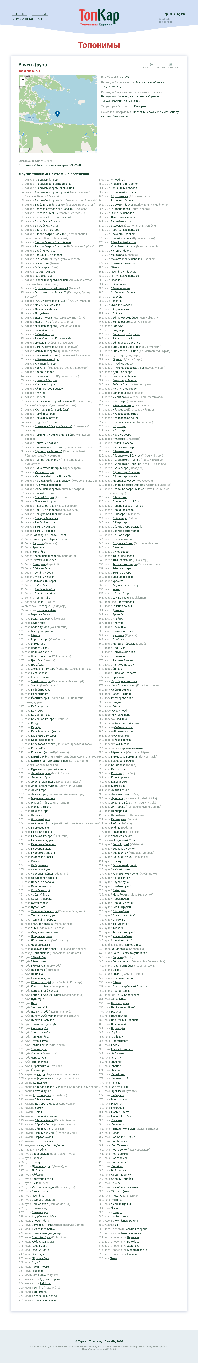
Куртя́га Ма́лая (41, 756)
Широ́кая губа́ (40, 1066)
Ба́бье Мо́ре (38, 957)
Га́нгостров (42, 263)
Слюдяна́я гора (41, 886)
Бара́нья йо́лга (40, 614)
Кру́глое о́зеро (122, 434)
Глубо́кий (117, 1036)
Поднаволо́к (119, 1149)
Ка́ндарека (118, 765)
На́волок (116, 1103)
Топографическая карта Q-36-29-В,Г (60, 165)
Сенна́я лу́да (40, 1204)
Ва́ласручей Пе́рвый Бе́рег (50, 539)
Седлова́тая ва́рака (44, 877)
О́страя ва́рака (40, 819)
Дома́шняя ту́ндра (43, 668)
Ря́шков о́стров (44, 505)
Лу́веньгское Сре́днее (127, 463)
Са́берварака (39, 865)
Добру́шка (38, 1170)
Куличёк (40, 392)
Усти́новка (122, 744)
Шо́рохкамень (44, 1141)
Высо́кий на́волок (122, 204)
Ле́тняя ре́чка (120, 790)
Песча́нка (38, 1195)
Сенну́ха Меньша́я (46, 518)
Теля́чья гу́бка (40, 1036)
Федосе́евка (45, 1078)
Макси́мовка (121, 894)
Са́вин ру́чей (121, 911)
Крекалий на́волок (123, 234)
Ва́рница (38, 543)
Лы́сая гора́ (38, 790)
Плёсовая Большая (43, 844)
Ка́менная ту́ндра (42, 719)
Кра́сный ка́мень (46, 1116)
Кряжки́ (116, 1082)
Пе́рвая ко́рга (40, 1258)
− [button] (23, 84)
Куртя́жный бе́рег (44, 560)
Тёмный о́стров (45, 526)
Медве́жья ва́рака (43, 798)
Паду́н (41, 601)
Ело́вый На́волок (122, 1049)
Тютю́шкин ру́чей (124, 932)
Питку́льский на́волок (125, 275)
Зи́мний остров (44, 346)
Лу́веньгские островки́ (49, 447)
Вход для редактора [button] (166, 20)
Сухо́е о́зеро (121, 551)
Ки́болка (37, 1174)
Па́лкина (116, 1120)
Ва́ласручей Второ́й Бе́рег (49, 535)
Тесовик (118, 928)
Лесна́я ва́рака (41, 773)
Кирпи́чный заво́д (45, 1295)
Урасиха (118, 581)
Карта (42, 18)
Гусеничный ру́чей (125, 865)
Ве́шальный (118, 1024)
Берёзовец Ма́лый (46, 213)
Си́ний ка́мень (44, 1128)
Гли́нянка (37, 974)
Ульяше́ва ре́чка (121, 836)
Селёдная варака (42, 882)
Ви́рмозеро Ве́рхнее (125, 346)
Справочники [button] (22, 18)
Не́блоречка (119, 811)
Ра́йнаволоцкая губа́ (44, 1024)
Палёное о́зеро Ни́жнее (128, 505)
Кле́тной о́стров (45, 363)
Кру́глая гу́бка (42, 1091)
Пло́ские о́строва (46, 501)
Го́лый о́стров (44, 275)
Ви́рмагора (38, 643)
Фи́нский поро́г (121, 714)
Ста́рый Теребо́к (122, 1178)
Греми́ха (36, 660)
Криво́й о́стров (44, 372)
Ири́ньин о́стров (45, 351)
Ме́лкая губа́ (39, 1007)
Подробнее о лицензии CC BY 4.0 (99, 1349)
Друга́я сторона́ (50, 1279)
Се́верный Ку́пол (42, 873)
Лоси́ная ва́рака (41, 777)
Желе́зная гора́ (41, 681)
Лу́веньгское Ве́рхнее (127, 455)
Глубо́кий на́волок (122, 213)
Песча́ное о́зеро (123, 509)
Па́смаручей (121, 898)
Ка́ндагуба (40, 1082)
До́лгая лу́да (43, 321)
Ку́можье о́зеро (123, 443)
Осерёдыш (39, 1254)
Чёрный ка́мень (45, 1132)
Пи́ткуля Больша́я (42, 1020)
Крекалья (41, 367)
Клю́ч (38, 1112)
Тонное (116, 1183)
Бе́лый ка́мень (44, 1099)
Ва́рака (35, 635)
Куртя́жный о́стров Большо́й (53, 401)
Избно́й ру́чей (121, 869)
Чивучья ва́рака (41, 936)
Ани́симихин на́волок (124, 183)
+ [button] (23, 79)
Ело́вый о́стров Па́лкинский (53, 338)
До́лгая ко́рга (43, 317)
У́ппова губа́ (39, 1049)
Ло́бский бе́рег (42, 568)
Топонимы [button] (40, 14)
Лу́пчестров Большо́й (48, 451)
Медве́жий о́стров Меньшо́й (53, 480)
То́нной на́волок (131, 1233)
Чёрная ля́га (43, 597)
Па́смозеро (120, 497)
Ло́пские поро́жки (45, 1300)
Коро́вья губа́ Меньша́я (46, 994)
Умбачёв (117, 1199)
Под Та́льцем (119, 1145)
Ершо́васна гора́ (41, 677)
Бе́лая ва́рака (40, 618)
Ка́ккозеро (119, 401)
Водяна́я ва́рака (41, 652)
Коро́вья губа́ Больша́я (45, 990)
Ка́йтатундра (40, 706)
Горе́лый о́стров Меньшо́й (51, 288)
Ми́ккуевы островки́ (48, 484)
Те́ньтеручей (121, 923)
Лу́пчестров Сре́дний (48, 468)
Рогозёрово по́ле (122, 698)
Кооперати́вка (40, 986)
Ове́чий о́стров (44, 493)
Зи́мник (116, 1057)
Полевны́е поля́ (121, 693)
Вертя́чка (122, 1216)
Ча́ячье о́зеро (121, 593)
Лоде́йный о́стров (46, 422)
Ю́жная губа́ (38, 1070)
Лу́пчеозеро (120, 468)
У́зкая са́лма (122, 739)
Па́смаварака (40, 827)
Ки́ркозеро (120, 409)
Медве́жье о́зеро (124, 480)
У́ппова (117, 668)
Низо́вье (132, 1254)
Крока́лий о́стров (46, 380)
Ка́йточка (37, 710)
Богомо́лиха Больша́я (48, 221)
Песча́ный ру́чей (123, 902)
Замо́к (39, 1107)
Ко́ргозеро (119, 426)
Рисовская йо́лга (42, 856)
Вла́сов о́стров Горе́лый (50, 246)
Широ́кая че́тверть (125, 673)
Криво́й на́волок (121, 238)
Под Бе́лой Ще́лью (123, 1137)
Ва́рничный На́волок (124, 1020)
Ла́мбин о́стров (45, 413)
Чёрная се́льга (40, 944)
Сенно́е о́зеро (121, 535)
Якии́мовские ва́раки (44, 948)
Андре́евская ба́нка (45, 1216)
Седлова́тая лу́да (43, 1199)
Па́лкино (121, 719)
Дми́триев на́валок (123, 217)
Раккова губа (39, 1028)
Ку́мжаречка (119, 781)
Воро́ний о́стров (45, 250)
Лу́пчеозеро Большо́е (126, 472)
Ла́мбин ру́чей (122, 886)
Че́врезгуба (38, 1057)
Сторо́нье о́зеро (123, 543)
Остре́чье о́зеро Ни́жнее (128, 489)
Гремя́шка (37, 664)
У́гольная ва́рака (42, 923)
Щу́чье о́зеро (121, 597)
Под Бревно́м (120, 1141)
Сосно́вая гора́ (40, 890)
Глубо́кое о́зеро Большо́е (129, 367)
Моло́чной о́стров (46, 489)
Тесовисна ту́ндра (43, 915)
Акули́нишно (121, 309)
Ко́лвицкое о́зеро (124, 422)
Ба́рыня (118, 957)
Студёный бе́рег (43, 576)
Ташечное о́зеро (123, 555)
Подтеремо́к (119, 1158)
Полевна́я (119, 656)
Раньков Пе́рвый (123, 664)
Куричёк (40, 397)
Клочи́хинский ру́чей (126, 873)
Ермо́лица (39, 547)
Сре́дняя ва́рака (41, 898)
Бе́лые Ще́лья (120, 1003)
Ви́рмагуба (38, 965)
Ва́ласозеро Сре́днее (126, 342)
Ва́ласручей (38, 961)
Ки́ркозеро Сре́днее (126, 417)
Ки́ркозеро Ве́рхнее (125, 413)
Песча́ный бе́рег (43, 572)
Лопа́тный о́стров (46, 443)
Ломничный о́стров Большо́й (53, 426)
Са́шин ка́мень (44, 1120)
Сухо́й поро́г (120, 710)
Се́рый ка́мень (44, 1124)
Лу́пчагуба (38, 999)
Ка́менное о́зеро (123, 405)
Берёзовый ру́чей (124, 848)
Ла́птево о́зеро (122, 451)
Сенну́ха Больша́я (46, 514)
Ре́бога (115, 823)
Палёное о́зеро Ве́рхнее (128, 501)
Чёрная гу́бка (39, 1061)
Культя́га (118, 635)
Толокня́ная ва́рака (43, 919)
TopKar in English (174, 14)
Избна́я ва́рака (40, 689)
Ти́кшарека (118, 831)
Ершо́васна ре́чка (122, 760)
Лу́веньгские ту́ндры (44, 785)
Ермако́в (118, 614)
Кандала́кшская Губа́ (46, 1086)
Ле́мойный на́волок (123, 242)
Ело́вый (116, 1045)
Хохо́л (116, 589)
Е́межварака (39, 673)
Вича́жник (40, 1291)
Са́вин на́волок (120, 288)
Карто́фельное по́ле (124, 681)
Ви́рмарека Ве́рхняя (124, 756)
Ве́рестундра (39, 639)
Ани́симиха (118, 999)
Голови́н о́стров (45, 271)
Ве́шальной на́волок (124, 192)
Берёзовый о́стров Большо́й (53, 217)
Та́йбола (45, 1283)
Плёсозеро (120, 518)
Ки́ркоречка (119, 769)
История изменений (170, 68)
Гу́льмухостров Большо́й (51, 292)
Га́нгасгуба (38, 969)
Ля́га (34, 1003)
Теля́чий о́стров (45, 522)
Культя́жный (119, 1086)
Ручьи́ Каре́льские (128, 994)
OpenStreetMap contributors (88, 152)
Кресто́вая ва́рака (43, 744)
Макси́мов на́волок (123, 246)
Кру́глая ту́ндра (41, 752)
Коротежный (119, 1078)
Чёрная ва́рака (40, 940)
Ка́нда (35, 723)
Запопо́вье (120, 392)
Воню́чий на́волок (122, 200)
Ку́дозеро (119, 438)
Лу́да (35, 1183)
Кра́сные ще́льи (123, 978)
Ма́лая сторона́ (137, 1250)
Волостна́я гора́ (41, 656)
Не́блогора (38, 815)
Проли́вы (117, 280)
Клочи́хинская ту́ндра (45, 731)
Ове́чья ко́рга (40, 1250)
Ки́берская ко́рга (43, 1241)
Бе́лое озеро (121, 321)
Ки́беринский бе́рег (45, 555)
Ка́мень (116, 1070)
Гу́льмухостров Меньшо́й (51, 300)
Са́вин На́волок (121, 1174)
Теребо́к (116, 296)
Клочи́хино (118, 1074)
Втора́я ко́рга (40, 1220)
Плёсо (115, 1132)
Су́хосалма (120, 547)
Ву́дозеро (119, 355)
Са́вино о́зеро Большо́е (127, 526)
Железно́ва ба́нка (43, 1229)
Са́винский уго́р (41, 869)
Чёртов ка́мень (44, 1137)
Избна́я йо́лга (40, 693)
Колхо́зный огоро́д (123, 685)
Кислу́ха (118, 622)
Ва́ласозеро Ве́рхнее (126, 334)
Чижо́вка (37, 1270)
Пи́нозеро (119, 514)
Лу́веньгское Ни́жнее (126, 459)
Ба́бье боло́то (43, 585)
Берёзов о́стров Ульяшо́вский (54, 208)
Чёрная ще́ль (121, 990)
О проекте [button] (19, 14)
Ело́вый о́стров (44, 330)
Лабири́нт (44, 1149)
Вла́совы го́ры (40, 647)
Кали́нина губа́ (40, 978)
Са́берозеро (120, 522)
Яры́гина (118, 677)
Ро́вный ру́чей (122, 907)
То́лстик (116, 300)
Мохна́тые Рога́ (41, 806)
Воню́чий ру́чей (122, 856)
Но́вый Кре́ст (120, 1112)
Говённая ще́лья (123, 965)
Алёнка (117, 313)
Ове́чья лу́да (40, 1191)
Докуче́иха (42, 313)
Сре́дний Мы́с (40, 894)
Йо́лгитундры (40, 698)
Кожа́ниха (119, 627)
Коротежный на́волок (125, 229)
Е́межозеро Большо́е (126, 376)
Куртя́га (116, 1091)
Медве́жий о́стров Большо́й (53, 476)
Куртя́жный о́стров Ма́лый (52, 409)
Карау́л (36, 727)
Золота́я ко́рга (41, 1237)
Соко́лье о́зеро (122, 539)
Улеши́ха (36, 1053)
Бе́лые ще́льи (121, 961)
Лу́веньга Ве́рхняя (123, 802)
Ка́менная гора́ (41, 714)
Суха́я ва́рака (40, 902)
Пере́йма (119, 179)
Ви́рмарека (118, 752)
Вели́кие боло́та (45, 589)
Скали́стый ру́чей (124, 915)
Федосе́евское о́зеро (126, 585)
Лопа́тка (118, 639)
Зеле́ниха (133, 1245)
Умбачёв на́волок (122, 305)
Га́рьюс (117, 359)
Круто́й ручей (121, 882)
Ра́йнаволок (119, 1170)
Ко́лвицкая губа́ (41, 982)
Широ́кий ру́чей (123, 940)
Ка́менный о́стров (46, 355)
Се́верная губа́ (40, 1032)
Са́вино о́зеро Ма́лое (126, 530)
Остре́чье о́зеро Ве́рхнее (129, 484)
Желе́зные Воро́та (127, 1220)
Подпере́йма (119, 1153)
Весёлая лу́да (41, 1153)
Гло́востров (42, 267)
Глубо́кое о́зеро (123, 363)
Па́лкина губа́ (39, 1011)
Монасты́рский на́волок (126, 259)
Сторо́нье (119, 919)
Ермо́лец (40, 342)
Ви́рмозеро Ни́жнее (125, 351)
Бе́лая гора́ (38, 622)
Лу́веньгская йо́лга (43, 781)
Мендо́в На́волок (124, 643)
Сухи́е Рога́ (38, 907)
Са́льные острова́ (46, 509)
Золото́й (116, 1061)
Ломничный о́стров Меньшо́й (54, 434)
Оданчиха (119, 647)
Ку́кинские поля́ (123, 631)
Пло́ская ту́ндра (41, 836)
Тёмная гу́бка (39, 1045)
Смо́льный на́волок (123, 292)
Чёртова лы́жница (131, 748)
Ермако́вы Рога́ (42, 1224)
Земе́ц (117, 969)
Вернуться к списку (151, 68)
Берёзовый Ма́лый (123, 1007)
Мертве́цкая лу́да (43, 1187)
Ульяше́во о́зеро (123, 576)
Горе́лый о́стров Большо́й (51, 280)
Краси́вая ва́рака (42, 739)
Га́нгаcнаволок (120, 208)
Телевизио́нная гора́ (44, 911)
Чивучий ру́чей (122, 936)
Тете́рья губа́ (39, 1040)
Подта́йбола (126, 601)
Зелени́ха (39, 551)
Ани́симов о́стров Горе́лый (52, 192)
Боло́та (116, 1011)
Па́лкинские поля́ (124, 652)
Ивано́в (116, 1066)
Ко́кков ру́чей (121, 877)
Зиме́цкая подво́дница (46, 1233)
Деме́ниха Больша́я (47, 305)
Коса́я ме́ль (39, 1245)
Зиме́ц (35, 685)
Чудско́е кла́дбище (51, 1145)
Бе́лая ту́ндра (40, 627)
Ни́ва (114, 815)
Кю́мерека (118, 785)
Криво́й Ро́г (38, 748)
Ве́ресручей (44, 606)
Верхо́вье (133, 1237)
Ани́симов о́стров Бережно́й (53, 183)
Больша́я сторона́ (135, 1229)
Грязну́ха (37, 1162)
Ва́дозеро (119, 330)
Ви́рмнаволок (119, 196)
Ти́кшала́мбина (122, 560)
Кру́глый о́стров (45, 384)
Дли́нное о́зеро (122, 372)
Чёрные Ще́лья (121, 1204)
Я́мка (114, 1208)
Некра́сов (117, 1107)
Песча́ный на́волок (123, 271)
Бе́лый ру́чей (121, 844)
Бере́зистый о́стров (48, 204)
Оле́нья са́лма (123, 727)
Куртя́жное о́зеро (124, 447)
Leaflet (77, 152)
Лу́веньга (117, 798)
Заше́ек (116, 225)
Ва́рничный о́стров (47, 229)
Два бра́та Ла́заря (47, 1103)
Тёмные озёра (122, 568)
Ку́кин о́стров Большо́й (49, 388)
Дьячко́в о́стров (45, 326)
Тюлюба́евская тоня (124, 1187)
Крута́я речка (120, 777)
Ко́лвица (116, 773)
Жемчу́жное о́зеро (125, 388)
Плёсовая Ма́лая (42, 848)
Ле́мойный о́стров (46, 417)
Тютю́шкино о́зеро (125, 564)
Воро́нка (37, 1158)
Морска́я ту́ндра (42, 802)
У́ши (34, 928)
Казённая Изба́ (46, 610)
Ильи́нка (118, 618)
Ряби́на (36, 861)
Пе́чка (115, 267)
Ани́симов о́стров (46, 179)
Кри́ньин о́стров (45, 376)
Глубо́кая (117, 1032)
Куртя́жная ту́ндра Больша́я (49, 760)
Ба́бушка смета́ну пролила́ (130, 953)
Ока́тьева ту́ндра (42, 823)
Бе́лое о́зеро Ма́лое (125, 317)
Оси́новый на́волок (123, 263)
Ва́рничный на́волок (124, 188)
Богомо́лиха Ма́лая (47, 225)
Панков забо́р (133, 944)
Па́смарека (118, 819)
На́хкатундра (39, 811)
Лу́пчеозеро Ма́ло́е (125, 476)
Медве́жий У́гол (124, 840)
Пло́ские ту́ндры (42, 840)
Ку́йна (42, 1275)
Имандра (119, 397)
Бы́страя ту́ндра (42, 631)
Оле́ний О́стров (121, 689)
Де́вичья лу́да (41, 1166)
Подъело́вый (119, 1162)
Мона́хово (117, 254)
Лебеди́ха (39, 564)
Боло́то (38, 1287)
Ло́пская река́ (120, 794)
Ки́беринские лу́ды (47, 359)
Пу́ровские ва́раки (43, 852)
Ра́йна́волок (118, 284)
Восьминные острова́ (49, 254)
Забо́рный (117, 1053)
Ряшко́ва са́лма (124, 731)
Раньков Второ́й (123, 660)
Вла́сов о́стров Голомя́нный (53, 242)
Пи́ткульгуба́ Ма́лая (43, 1015)
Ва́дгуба (118, 326)
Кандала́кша (41, 953)
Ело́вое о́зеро (121, 384)
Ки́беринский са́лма (127, 723)
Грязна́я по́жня (122, 606)
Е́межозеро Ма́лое (125, 380)
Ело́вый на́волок (121, 221)
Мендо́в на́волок (121, 250)
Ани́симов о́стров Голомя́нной (54, 188)
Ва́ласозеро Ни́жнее (126, 338)
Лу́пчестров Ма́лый (47, 459)
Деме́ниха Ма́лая (46, 309)
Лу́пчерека (118, 806)
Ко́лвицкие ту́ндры (43, 735)
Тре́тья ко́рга (40, 1266)
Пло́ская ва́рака (41, 831)
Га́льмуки (41, 259)
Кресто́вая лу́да (42, 1178)
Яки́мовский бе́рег (44, 581)
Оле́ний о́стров (44, 497)
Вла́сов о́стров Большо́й (50, 234)
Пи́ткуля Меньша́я (123, 1128)
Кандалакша (131, 100)
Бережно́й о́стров (46, 200)
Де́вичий (118, 610)
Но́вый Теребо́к (121, 1116)
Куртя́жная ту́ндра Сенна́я (48, 769)
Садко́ (36, 1262)
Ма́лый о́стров (44, 472)
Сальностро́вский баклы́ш (130, 986)
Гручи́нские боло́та (47, 593)
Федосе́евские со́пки (45, 932)
